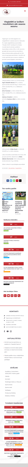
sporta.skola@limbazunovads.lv (14, 327)
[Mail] (15, 295)
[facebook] (4, 331)
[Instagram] (12, 295)
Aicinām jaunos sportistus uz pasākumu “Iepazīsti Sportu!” (7, 206)
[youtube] (7, 331)
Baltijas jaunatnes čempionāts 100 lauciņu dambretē (14, 455)
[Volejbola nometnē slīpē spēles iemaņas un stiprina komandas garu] (20, 195)
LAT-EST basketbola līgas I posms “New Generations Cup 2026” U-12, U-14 (13, 269)
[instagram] (11, 331)
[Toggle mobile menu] (25, 11)
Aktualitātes (12, 168)
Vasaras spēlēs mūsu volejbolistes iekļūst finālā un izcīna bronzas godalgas (14, 357)
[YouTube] (8, 295)
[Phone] (19, 295)
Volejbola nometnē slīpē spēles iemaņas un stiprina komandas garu (19, 207)
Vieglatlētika (18, 168)
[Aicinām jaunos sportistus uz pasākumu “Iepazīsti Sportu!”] (7, 195)
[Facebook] (5, 295)
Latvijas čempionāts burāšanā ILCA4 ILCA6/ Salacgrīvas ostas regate (12, 255)
